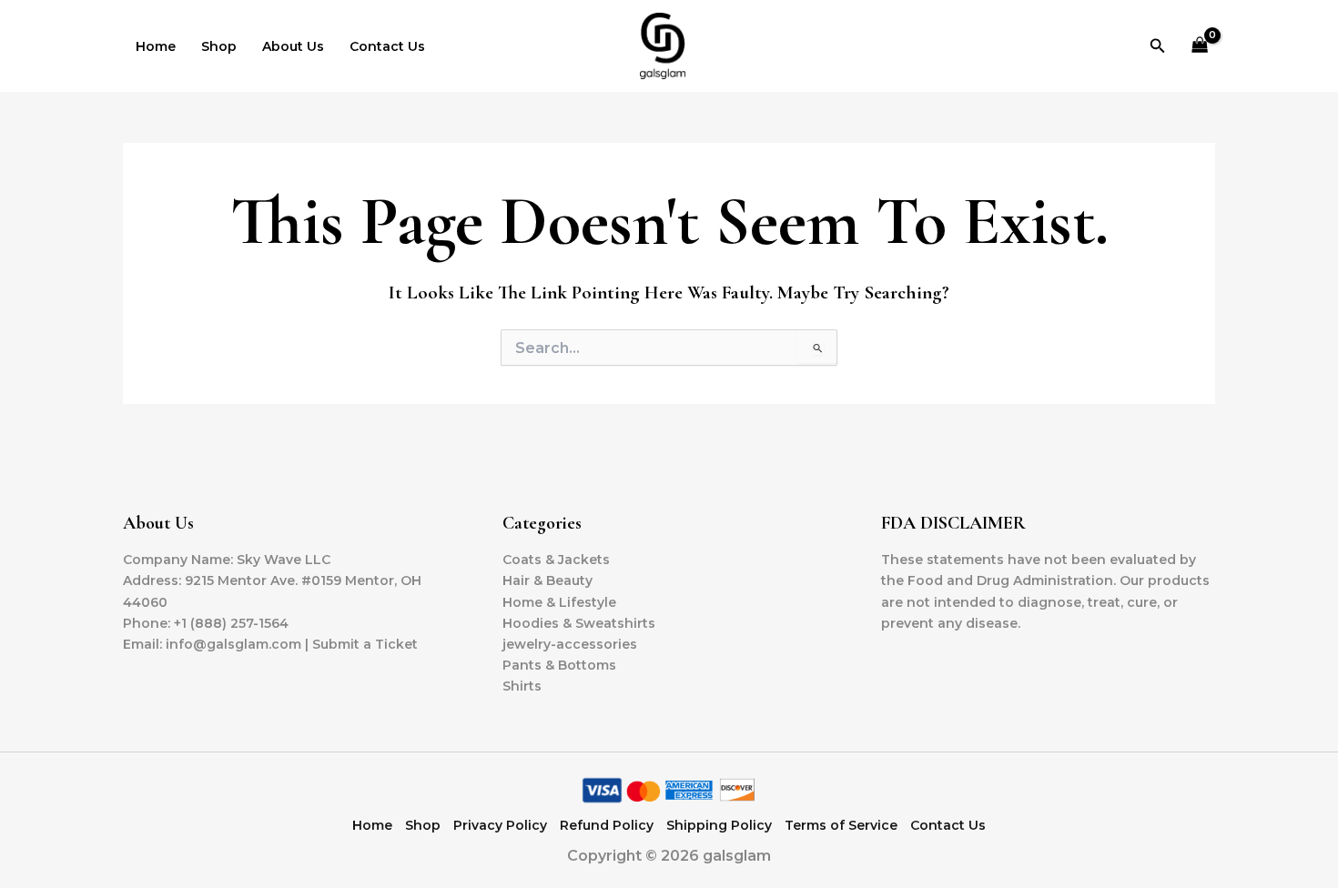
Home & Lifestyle (559, 602)
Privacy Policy (500, 825)
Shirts (522, 686)
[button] (1158, 46)
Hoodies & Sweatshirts (578, 623)
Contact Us (387, 46)
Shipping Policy (719, 825)
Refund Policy (607, 825)
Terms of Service (841, 825)
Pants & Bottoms (559, 665)
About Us (293, 46)
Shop (219, 46)
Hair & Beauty (547, 580)
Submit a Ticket (365, 644)
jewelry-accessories (569, 644)
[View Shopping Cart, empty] (1200, 46)
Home (156, 46)
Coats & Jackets (556, 559)
